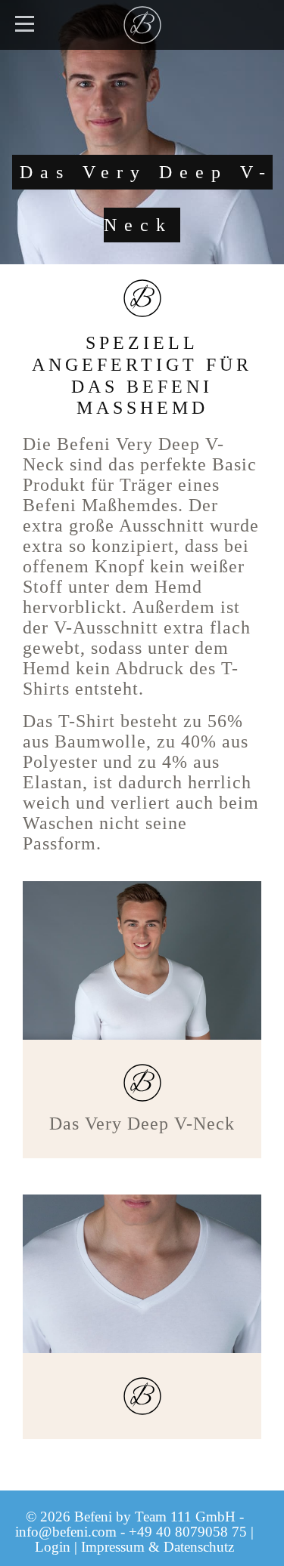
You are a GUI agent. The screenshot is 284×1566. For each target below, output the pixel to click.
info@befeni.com (66, 1532)
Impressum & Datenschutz (157, 1547)
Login (52, 1547)
